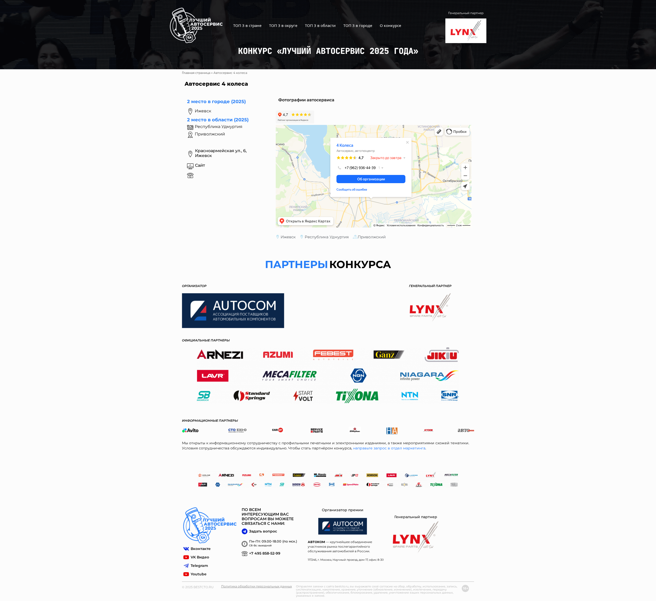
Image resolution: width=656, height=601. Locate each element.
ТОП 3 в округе (283, 25)
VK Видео (200, 557)
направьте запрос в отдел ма (380, 448)
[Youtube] (186, 574)
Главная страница (196, 73)
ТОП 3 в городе (357, 25)
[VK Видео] (186, 557)
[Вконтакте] (186, 549)
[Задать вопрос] (245, 531)
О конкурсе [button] (390, 25)
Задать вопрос (263, 531)
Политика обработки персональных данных (256, 586)
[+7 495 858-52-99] (245, 553)
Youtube (199, 574)
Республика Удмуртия (327, 236)
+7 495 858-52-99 (264, 553)
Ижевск (288, 236)
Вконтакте (201, 548)
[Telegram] (186, 566)
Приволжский (210, 134)
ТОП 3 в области (320, 25)
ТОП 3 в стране (247, 25)
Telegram (199, 565)
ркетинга (416, 448)
